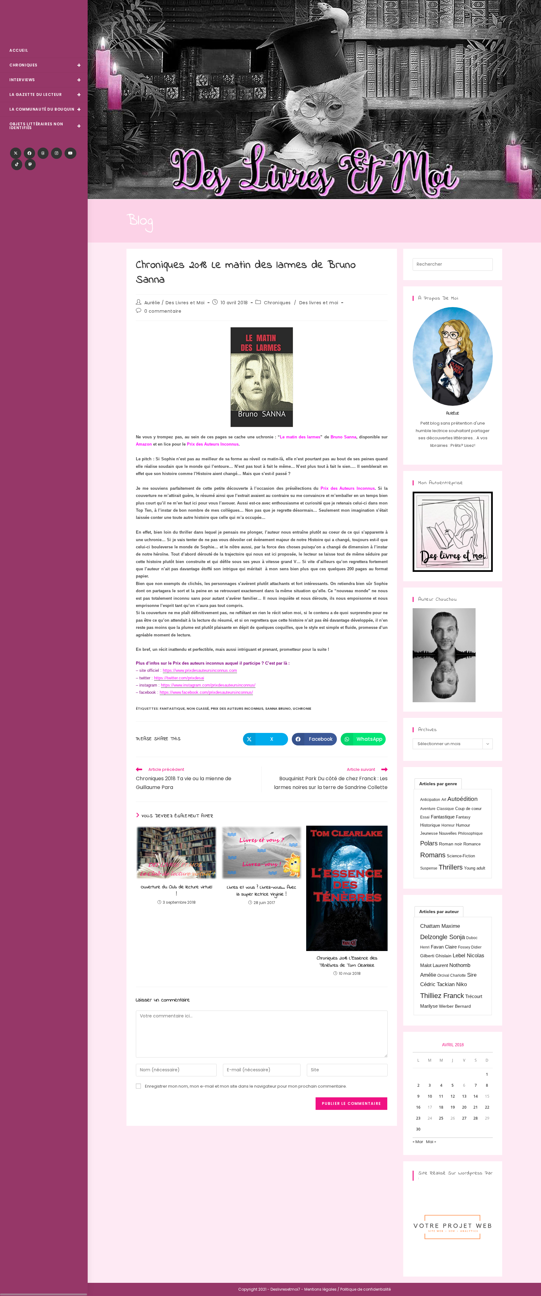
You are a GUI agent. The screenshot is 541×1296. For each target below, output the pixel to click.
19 (453, 1107)
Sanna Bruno (278, 708)
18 (441, 1107)
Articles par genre (438, 783)
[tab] (438, 783)
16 (418, 1107)
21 (475, 1107)
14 (475, 1096)
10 (430, 1096)
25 (441, 1118)
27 (464, 1118)
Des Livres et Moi (44, 22)
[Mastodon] (30, 164)
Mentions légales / (321, 1289)
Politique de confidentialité (365, 1289)
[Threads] (43, 153)
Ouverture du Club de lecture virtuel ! (176, 891)
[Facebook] (29, 153)
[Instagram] (56, 153)
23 (418, 1118)
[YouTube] (70, 153)
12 (453, 1096)
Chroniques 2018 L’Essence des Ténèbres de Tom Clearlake (347, 962)
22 (487, 1107)
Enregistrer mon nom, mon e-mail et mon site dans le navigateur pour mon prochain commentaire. (246, 1086)
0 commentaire (163, 311)
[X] (15, 153)
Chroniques (277, 303)
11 (441, 1096)
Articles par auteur (439, 911)
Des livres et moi (318, 303)
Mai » (431, 1142)
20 (464, 1107)
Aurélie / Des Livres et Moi (174, 303)
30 (418, 1129)
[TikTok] (16, 164)
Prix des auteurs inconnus (237, 708)
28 (475, 1118)
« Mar (418, 1142)
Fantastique (172, 708)
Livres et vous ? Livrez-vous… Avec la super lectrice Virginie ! (261, 891)
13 (464, 1096)
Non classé (198, 708)
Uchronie (302, 708)
